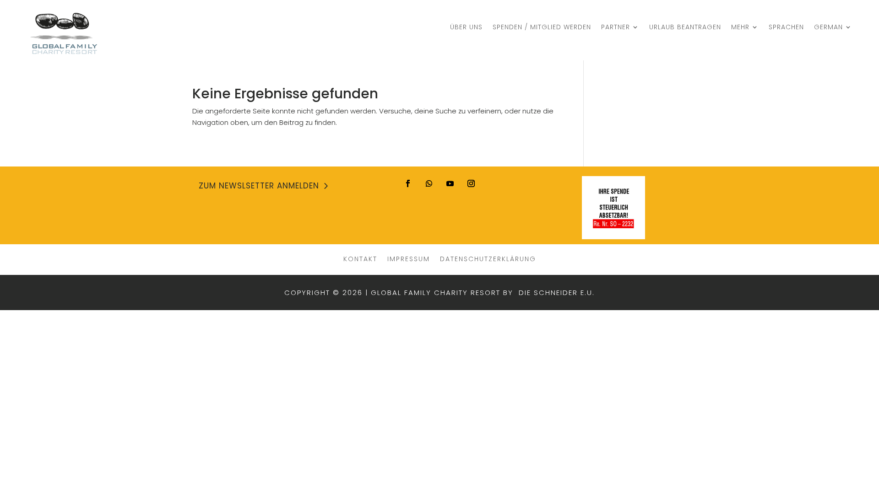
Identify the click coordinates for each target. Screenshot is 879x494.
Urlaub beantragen (685, 28)
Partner (615, 28)
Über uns (466, 28)
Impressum (408, 258)
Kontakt (360, 258)
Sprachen (786, 28)
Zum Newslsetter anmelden (259, 185)
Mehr (740, 28)
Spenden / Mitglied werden (542, 28)
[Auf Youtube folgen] (450, 183)
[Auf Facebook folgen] (408, 183)
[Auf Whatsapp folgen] (429, 183)
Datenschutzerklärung (488, 258)
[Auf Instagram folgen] (471, 183)
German (828, 28)
